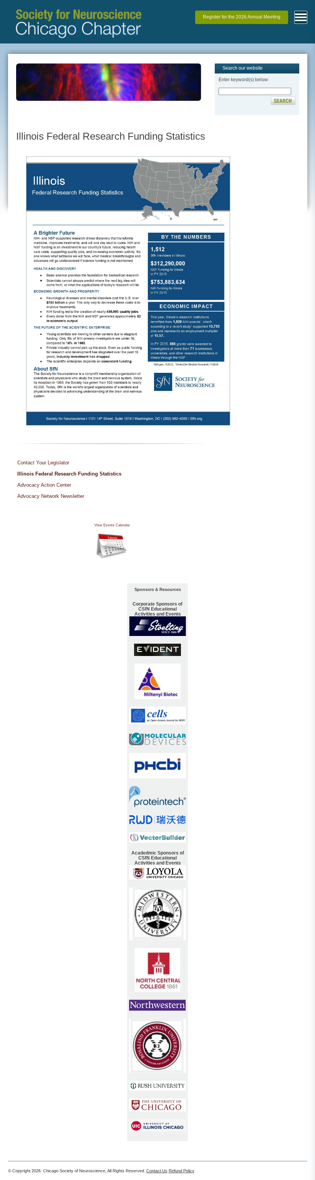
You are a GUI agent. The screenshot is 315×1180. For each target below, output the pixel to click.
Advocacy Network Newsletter (50, 496)
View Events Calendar (112, 525)
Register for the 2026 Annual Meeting (241, 17)
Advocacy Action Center (44, 485)
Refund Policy (181, 1170)
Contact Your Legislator (43, 463)
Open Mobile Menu (300, 17)
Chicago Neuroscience (79, 8)
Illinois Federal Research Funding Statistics (69, 474)
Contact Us (156, 1170)
